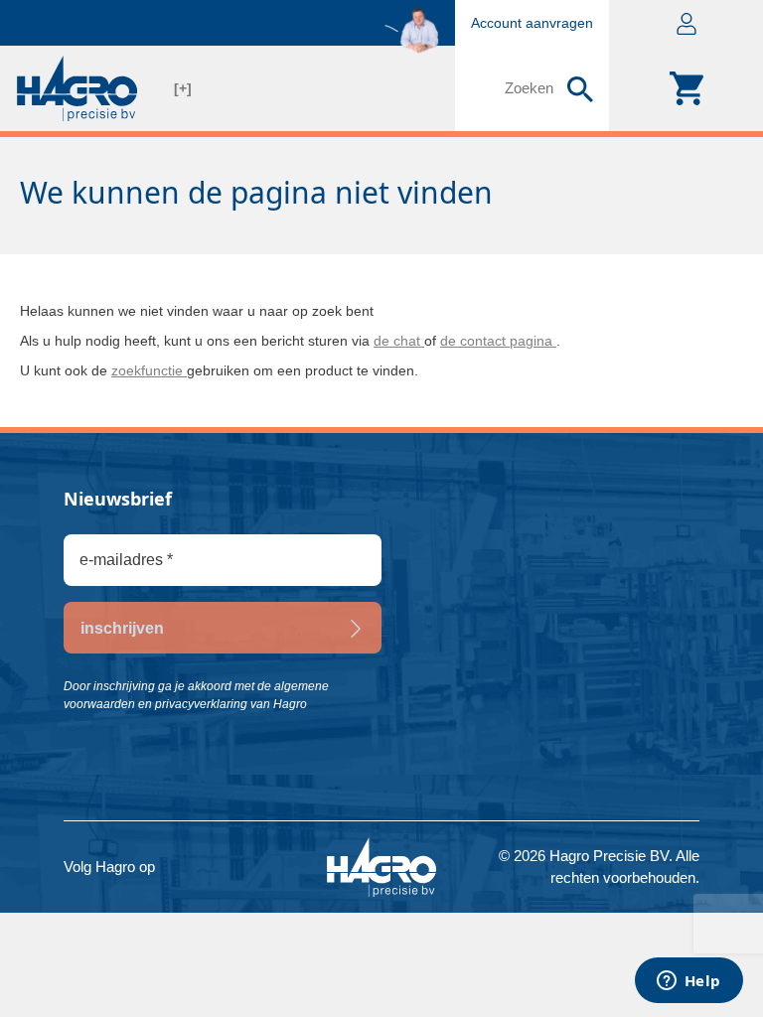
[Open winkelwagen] (686, 88)
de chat (399, 341)
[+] (183, 88)
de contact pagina (498, 341)
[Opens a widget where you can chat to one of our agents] (688, 982)
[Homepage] (77, 88)
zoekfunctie (149, 370)
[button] (686, 23)
